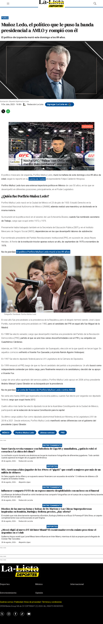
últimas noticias (47, 433)
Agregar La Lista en (57, 104)
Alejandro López (25, 482)
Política (5, 18)
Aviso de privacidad (32, 602)
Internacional (77, 584)
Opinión (39, 593)
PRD (63, 433)
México (39, 584)
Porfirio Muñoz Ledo (25, 433)
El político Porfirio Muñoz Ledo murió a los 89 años (43, 251)
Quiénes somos (6, 602)
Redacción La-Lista (26, 461)
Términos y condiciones (52, 602)
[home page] (51, 571)
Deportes (52, 466)
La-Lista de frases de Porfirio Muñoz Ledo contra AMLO (46, 389)
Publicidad (18, 602)
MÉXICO (5, 433)
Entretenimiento (52, 445)
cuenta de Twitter (37, 179)
